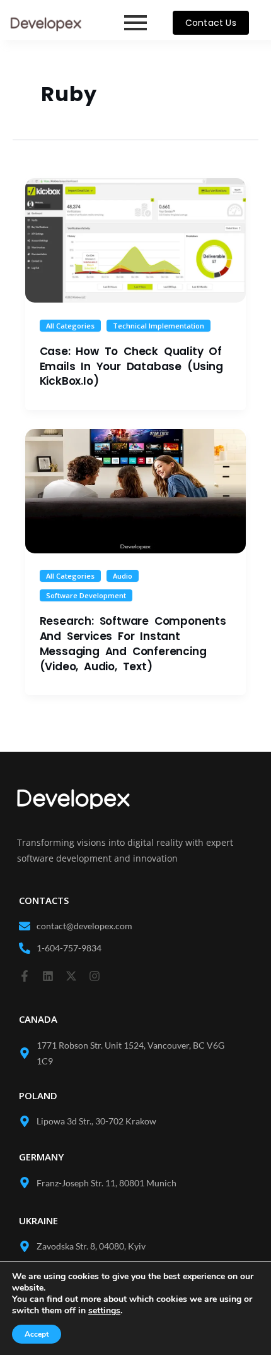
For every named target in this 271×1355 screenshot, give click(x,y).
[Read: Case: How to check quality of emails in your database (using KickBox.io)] (135, 240)
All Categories (70, 325)
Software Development (86, 595)
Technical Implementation (158, 325)
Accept (37, 1334)
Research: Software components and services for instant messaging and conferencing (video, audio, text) (133, 643)
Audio (122, 576)
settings (104, 1310)
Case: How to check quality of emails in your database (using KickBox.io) (131, 366)
